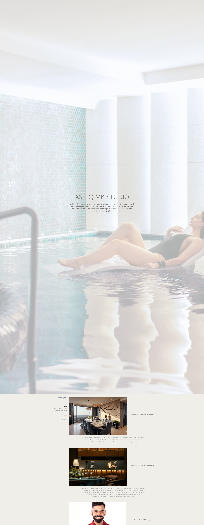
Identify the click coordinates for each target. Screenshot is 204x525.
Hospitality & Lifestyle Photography (142, 465)
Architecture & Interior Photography (142, 414)
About (65, 415)
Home (65, 406)
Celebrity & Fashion (62, 412)
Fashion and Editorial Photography (142, 520)
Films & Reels (63, 413)
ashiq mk (62, 397)
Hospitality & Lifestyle (61, 410)
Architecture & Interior (60, 408)
